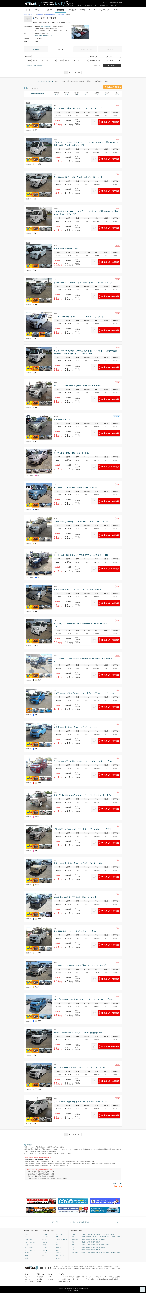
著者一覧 (75, 1279)
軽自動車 (27, 1255)
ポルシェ (58, 1247)
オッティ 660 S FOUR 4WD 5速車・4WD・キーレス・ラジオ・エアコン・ (84, 283)
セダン (26, 1234)
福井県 (103, 1239)
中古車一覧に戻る (117, 1183)
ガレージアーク (60, 14)
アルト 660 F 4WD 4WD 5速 (66, 248)
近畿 (73, 1244)
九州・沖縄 (75, 1252)
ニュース (92, 10)
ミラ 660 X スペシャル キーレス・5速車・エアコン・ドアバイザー (80, 965)
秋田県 (103, 1234)
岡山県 (93, 1247)
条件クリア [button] (97, 65)
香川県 (88, 1249)
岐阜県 (88, 1242)
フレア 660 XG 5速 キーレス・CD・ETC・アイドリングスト (79, 317)
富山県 (93, 1239)
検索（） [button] (112, 65)
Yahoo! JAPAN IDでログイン (45, 81)
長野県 (88, 1239)
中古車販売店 (40, 14)
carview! (26, 14)
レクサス (45, 1237)
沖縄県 (118, 1252)
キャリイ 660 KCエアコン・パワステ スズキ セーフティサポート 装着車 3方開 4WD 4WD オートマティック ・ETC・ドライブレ (85, 352)
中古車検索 (60, 10)
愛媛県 (93, 1249)
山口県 (103, 1247)
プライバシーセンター (101, 1277)
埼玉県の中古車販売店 (50, 14)
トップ (28, 10)
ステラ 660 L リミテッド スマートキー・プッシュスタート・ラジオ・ (82, 522)
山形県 (107, 1234)
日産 (44, 1239)
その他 (26, 1258)
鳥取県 (83, 1247)
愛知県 (83, 1242)
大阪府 (83, 1244)
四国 (73, 1249)
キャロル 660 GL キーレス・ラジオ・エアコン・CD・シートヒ (79, 177)
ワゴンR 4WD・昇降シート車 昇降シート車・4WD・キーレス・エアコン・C (84, 1102)
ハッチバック (28, 1239)
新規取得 (110, 2)
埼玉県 (94, 1237)
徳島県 (83, 1249)
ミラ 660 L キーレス (62, 420)
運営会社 (71, 1277)
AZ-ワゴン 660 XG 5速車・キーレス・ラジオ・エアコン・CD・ (79, 386)
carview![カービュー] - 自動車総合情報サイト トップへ (80, 1222)
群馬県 (114, 1237)
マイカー (117, 10)
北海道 (83, 1234)
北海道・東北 (75, 1234)
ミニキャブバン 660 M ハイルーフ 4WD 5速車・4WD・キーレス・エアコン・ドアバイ (87, 625)
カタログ (49, 10)
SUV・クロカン (29, 1247)
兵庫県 (88, 1244)
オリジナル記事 (104, 10)
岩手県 (93, 1234)
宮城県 (98, 1234)
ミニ (57, 1245)
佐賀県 (88, 1252)
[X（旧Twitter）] (45, 1268)
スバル (45, 1250)
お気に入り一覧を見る (114, 87)
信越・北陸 (75, 1239)
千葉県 (99, 1237)
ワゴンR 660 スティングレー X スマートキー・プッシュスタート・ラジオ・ (84, 761)
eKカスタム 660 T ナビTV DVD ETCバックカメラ (75, 897)
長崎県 (93, 1252)
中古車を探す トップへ (57, 1222)
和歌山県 (108, 1244)
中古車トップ (32, 14)
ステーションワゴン (30, 1242)
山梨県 (118, 1237)
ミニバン (27, 1237)
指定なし (98, 56)
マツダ (45, 1247)
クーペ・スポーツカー (31, 1250)
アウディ (58, 1242)
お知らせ (78, 1277)
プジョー (58, 1250)
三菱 (44, 1245)
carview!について (63, 1277)
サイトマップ (83, 1279)
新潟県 (83, 1239)
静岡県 (93, 1242)
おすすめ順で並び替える (37, 93)
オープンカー (28, 1253)
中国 (73, 1247)
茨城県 (104, 1237)
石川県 (98, 1239)
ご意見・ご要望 (113, 1279)
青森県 (88, 1234)
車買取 (82, 10)
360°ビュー (38, 10)
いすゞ (45, 1258)
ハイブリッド (28, 1245)
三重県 (98, 1242)
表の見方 (29, 1145)
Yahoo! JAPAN (118, 2)
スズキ (45, 1253)
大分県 (103, 1252)
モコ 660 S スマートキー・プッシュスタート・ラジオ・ (76, 488)
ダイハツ (45, 1255)
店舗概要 (36, 49)
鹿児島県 (113, 1252)
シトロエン (59, 1253)
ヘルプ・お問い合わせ (64, 1281)
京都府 (93, 1244)
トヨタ (45, 1234)
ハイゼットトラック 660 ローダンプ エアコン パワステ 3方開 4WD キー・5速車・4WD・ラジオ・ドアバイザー (87, 212)
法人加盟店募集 (103, 1279)
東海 (73, 1242)
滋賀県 (98, 1244)
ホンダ (45, 1242)
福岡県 (83, 1252)
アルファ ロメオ (60, 1255)
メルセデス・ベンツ (61, 1234)
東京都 (83, 1237)
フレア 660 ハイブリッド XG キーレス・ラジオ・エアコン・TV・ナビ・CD (84, 693)
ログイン (105, 2)
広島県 (98, 1247)
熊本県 (98, 1252)
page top (118, 1222)
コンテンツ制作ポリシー (65, 1279)
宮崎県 (107, 1252)
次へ (74, 73)
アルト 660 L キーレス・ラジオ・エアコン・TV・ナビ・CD (78, 863)
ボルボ (57, 1258)
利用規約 (111, 1277)
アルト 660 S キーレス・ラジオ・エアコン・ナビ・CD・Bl (77, 590)
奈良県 (103, 1244)
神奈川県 (88, 1237)
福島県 (112, 1234)
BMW (57, 1237)
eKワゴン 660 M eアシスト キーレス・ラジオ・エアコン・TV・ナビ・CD (83, 999)
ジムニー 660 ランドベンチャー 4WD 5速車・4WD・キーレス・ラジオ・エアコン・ (86, 659)
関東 (73, 1237)
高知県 (98, 1249)
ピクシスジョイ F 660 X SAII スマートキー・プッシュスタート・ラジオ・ (83, 829)
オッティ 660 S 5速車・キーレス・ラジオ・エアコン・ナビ (78, 108)
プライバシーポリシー (88, 1277)
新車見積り (72, 10)
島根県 (88, 1247)
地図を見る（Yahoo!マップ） (43, 35)
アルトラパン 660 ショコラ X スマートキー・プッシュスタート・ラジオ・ (84, 795)
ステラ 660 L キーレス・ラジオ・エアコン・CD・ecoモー (77, 727)
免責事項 (117, 1277)
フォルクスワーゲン (61, 1239)
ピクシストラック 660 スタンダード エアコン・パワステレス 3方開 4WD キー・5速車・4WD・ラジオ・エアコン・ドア (86, 143)
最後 (79, 73)
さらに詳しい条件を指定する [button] (34, 65)
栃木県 (109, 1237)
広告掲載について (93, 1279)
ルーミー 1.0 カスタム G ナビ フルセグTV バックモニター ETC (81, 555)
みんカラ (50, 1279)
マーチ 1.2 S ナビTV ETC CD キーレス (71, 453)
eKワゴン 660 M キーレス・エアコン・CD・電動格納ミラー (78, 1033)
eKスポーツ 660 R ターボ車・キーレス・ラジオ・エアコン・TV (79, 1067)
